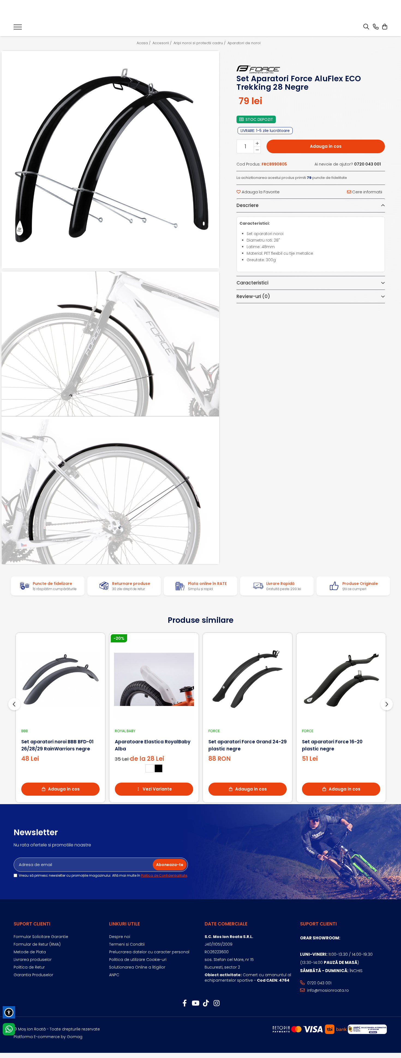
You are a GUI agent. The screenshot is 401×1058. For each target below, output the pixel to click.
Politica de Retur (29, 967)
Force (214, 731)
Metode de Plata (30, 952)
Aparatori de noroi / (246, 43)
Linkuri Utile (124, 924)
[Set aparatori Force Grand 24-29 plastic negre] (247, 679)
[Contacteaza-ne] (376, 27)
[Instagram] (216, 1003)
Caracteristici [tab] (252, 282)
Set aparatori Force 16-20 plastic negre (332, 745)
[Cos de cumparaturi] (384, 27)
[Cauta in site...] (366, 27)
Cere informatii (366, 192)
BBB (24, 731)
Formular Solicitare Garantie (41, 936)
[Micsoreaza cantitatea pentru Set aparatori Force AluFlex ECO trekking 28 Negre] (257, 149)
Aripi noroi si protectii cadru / (200, 43)
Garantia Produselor (33, 975)
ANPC (114, 975)
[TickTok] (206, 1003)
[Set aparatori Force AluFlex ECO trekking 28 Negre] (110, 160)
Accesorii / (162, 43)
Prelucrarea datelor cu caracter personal (149, 952)
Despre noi (119, 936)
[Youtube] (195, 1003)
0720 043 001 (318, 983)
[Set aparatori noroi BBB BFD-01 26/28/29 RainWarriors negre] (60, 679)
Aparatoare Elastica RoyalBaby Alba (152, 745)
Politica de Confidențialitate (164, 875)
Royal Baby (125, 731)
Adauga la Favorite (260, 192)
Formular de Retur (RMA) (37, 944)
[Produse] (18, 29)
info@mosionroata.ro (327, 990)
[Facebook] (184, 1003)
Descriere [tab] (248, 205)
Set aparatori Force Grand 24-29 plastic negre (247, 745)
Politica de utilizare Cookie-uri (137, 959)
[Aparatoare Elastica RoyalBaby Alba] (154, 679)
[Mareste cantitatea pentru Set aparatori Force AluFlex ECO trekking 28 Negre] (257, 143)
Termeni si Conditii (127, 944)
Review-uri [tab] (253, 296)
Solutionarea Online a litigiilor (137, 967)
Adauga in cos (326, 146)
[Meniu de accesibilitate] (9, 1012)
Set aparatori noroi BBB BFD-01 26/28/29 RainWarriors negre (57, 745)
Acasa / (144, 43)
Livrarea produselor (33, 959)
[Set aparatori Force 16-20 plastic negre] (341, 679)
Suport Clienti (32, 924)
